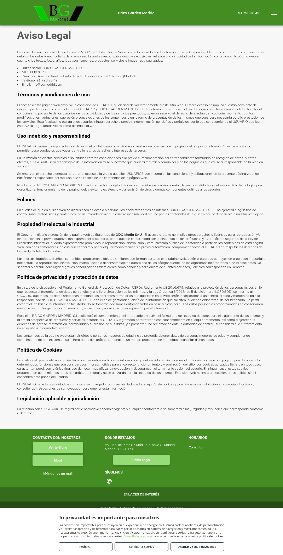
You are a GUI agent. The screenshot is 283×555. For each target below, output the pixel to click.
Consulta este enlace (137, 536)
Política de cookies (169, 508)
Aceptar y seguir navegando (197, 547)
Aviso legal (108, 508)
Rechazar (85, 547)
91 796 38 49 (248, 13)
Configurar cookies (141, 547)
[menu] (273, 12)
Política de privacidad (136, 508)
